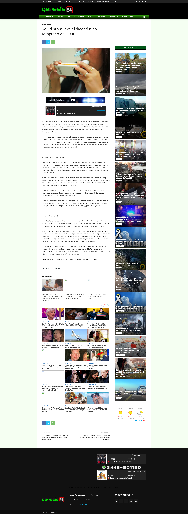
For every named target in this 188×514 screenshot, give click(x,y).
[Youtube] (145, 1)
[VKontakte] (136, 501)
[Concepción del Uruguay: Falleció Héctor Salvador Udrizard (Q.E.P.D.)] (130, 303)
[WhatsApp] (53, 42)
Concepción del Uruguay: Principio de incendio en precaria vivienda (129, 329)
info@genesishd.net (84, 504)
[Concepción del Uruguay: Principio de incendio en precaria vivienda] (130, 324)
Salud (48, 24)
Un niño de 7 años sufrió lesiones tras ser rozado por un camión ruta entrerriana (129, 394)
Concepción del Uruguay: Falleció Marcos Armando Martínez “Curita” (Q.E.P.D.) (129, 241)
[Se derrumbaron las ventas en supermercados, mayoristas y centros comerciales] (130, 346)
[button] (144, 17)
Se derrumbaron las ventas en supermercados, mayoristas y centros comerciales (127, 350)
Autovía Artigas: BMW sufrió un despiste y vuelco (128, 264)
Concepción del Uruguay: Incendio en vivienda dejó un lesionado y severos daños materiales (129, 154)
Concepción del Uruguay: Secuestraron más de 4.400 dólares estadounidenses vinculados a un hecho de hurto (130, 197)
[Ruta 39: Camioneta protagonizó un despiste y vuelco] (130, 128)
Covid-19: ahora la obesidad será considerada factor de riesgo (97, 296)
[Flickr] (126, 501)
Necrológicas (120, 246)
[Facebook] (134, 1)
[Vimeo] (142, 1)
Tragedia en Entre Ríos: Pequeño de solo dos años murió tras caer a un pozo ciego (130, 111)
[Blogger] (116, 501)
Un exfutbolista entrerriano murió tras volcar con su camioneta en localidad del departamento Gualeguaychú (129, 66)
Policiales (119, 71)
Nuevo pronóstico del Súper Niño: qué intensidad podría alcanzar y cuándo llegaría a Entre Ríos (129, 89)
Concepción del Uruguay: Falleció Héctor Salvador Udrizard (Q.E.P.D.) (129, 308)
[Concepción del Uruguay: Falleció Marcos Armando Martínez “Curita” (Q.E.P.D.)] (130, 237)
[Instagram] (137, 1)
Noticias (44, 24)
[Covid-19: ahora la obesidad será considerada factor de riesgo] (98, 285)
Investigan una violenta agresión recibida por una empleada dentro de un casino (130, 372)
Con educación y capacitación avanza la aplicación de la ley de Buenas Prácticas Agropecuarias (55, 437)
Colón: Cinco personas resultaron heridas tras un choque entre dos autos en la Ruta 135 (129, 176)
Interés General (121, 93)
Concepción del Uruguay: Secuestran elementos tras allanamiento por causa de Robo (128, 220)
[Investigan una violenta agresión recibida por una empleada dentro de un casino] (130, 368)
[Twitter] (140, 1)
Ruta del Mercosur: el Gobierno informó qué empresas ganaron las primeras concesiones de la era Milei (94, 437)
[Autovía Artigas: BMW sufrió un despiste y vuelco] (130, 259)
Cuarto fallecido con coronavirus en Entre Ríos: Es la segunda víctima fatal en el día (75, 296)
